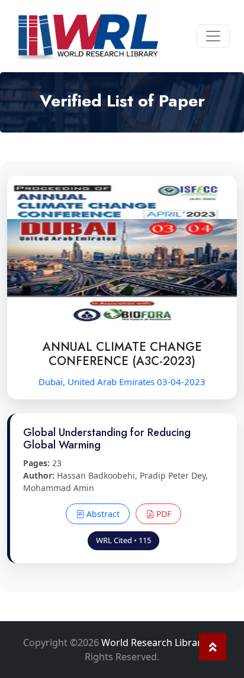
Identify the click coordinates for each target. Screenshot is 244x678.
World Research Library (153, 642)
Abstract (102, 513)
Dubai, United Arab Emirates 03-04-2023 (122, 382)
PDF (162, 513)
